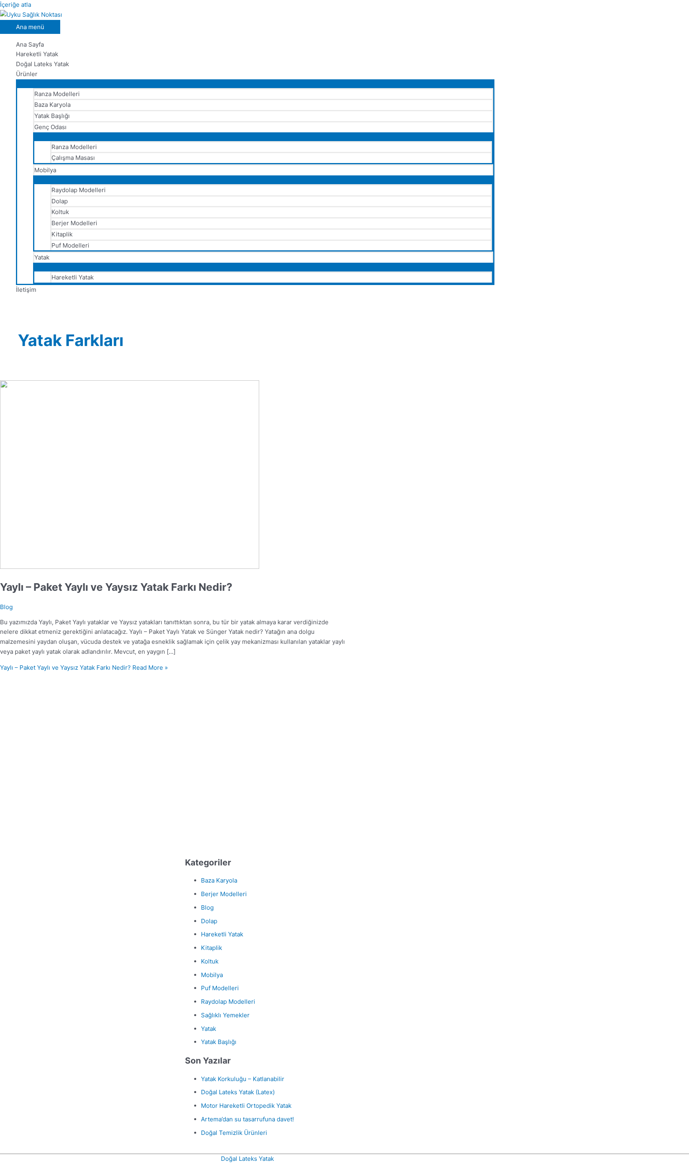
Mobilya (45, 170)
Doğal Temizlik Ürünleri (234, 1132)
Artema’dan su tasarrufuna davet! (247, 1119)
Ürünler (26, 74)
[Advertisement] (259, 782)
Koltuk (60, 212)
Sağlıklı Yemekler (225, 1015)
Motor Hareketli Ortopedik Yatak (246, 1105)
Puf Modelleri (70, 245)
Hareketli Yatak (37, 54)
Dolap (59, 201)
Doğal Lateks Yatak (42, 64)
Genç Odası (50, 127)
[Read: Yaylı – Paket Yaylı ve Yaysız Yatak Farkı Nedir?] (129, 566)
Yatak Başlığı (52, 116)
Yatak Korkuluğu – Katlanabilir (242, 1079)
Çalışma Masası (73, 157)
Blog (6, 607)
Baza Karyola (52, 104)
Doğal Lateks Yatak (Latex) (238, 1092)
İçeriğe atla (15, 4)
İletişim (26, 289)
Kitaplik (62, 234)
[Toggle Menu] (255, 83)
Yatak (41, 257)
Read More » (84, 667)
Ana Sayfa (30, 44)
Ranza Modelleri (57, 94)
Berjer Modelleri (74, 223)
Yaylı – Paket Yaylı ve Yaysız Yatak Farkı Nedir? (116, 587)
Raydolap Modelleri (78, 190)
